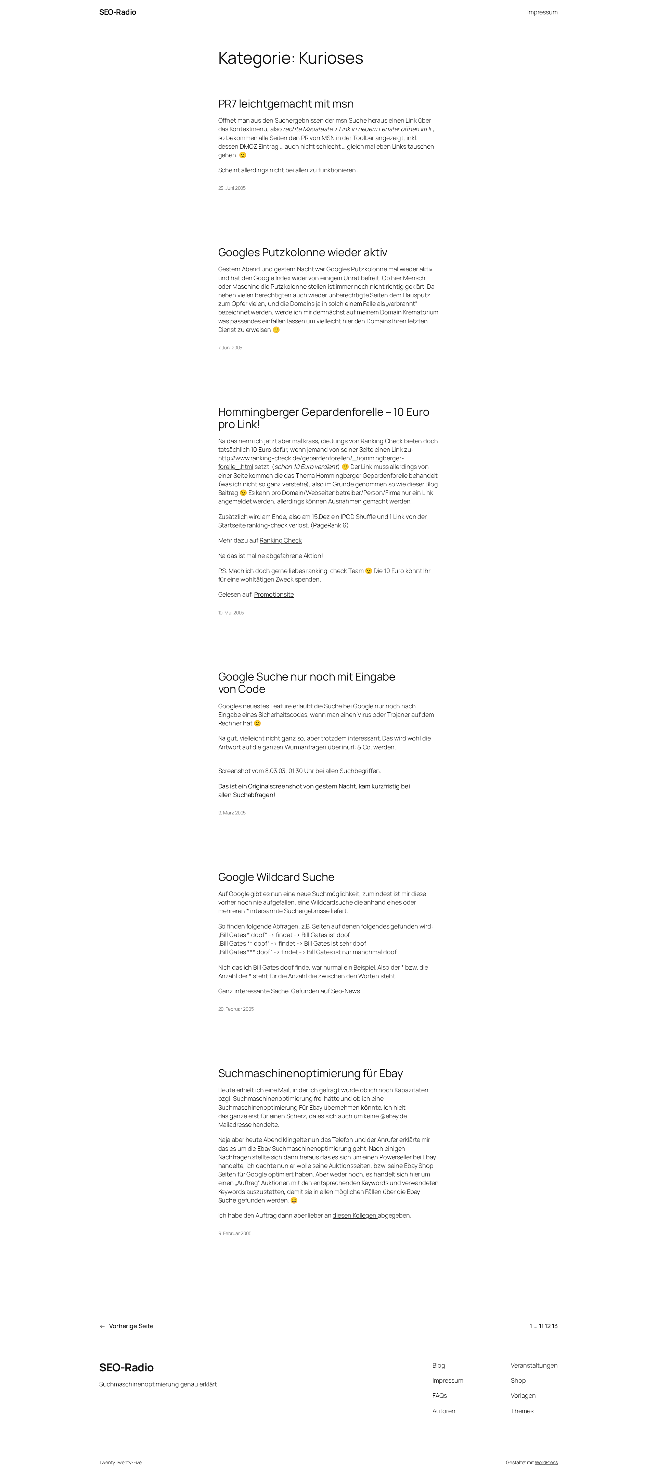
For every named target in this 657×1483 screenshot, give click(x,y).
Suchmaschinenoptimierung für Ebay (310, 1073)
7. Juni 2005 (230, 347)
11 (541, 1326)
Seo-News (345, 991)
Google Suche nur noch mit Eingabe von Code (307, 682)
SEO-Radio (118, 12)
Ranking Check (281, 540)
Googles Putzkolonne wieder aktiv (303, 252)
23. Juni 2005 (232, 188)
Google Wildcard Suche (276, 877)
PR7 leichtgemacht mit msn (286, 103)
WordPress (546, 1462)
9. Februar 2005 (235, 1233)
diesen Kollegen (355, 1215)
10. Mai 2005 (231, 612)
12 (548, 1326)
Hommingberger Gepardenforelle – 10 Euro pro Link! (323, 418)
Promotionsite (274, 594)
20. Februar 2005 (236, 1009)
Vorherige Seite (126, 1326)
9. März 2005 (232, 812)
